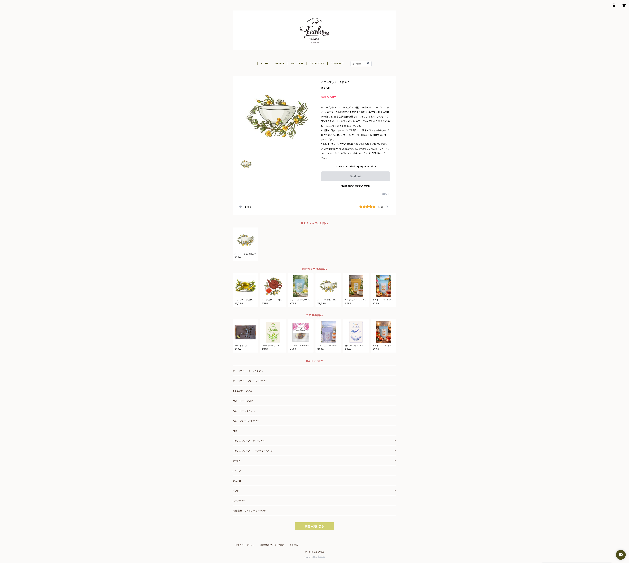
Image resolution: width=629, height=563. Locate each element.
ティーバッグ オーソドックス (248, 370)
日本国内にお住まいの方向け (355, 186)
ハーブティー (239, 500)
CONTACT (337, 63)
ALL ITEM (297, 63)
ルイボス (237, 470)
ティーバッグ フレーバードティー (250, 380)
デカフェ (237, 480)
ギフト (236, 490)
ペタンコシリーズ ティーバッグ (249, 440)
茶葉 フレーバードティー (246, 420)
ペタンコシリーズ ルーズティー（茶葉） (253, 450)
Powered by (311, 557)
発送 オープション (243, 400)
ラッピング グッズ (242, 390)
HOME (264, 63)
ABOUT (279, 63)
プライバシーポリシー (245, 545)
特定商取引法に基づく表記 (272, 545)
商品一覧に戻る (314, 526)
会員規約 (294, 545)
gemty (236, 460)
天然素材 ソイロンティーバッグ (249, 510)
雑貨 (235, 430)
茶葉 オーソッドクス (244, 410)
